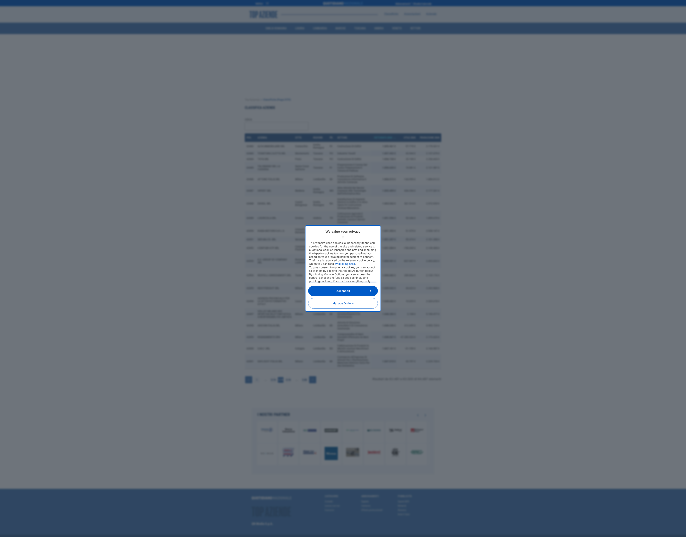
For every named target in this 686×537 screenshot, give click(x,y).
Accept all (343, 291)
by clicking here (345, 263)
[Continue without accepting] (343, 237)
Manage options (343, 303)
